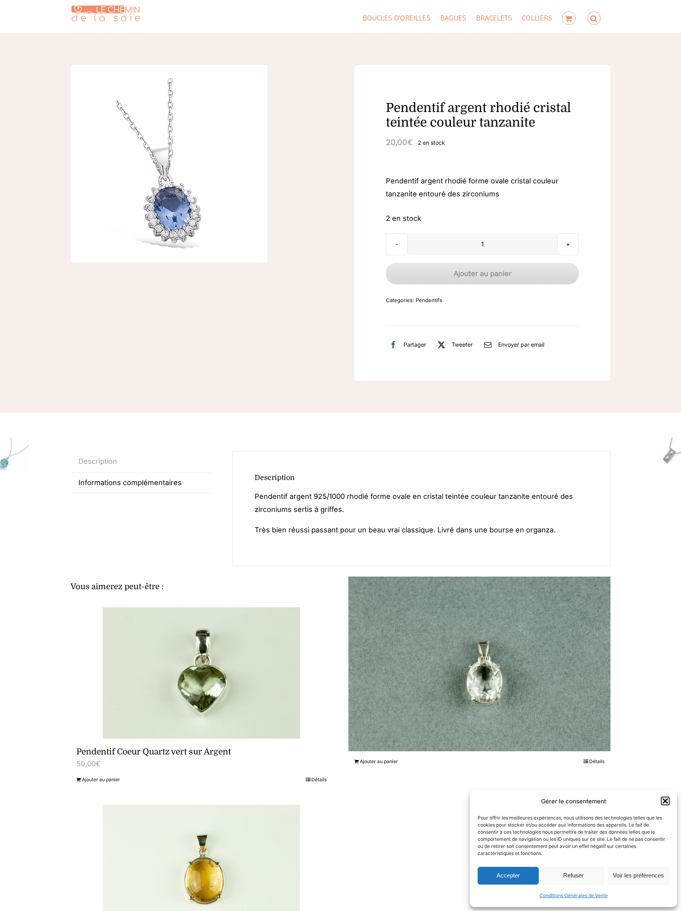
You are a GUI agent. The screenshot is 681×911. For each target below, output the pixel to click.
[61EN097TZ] (169, 163)
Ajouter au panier (483, 273)
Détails (319, 779)
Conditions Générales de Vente (574, 895)
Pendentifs (429, 300)
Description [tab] (97, 461)
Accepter (508, 875)
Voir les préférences (638, 875)
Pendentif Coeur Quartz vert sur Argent (153, 751)
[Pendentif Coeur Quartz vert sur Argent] (202, 673)
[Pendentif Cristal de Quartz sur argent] (479, 664)
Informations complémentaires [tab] (130, 482)
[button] (665, 801)
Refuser (573, 875)
